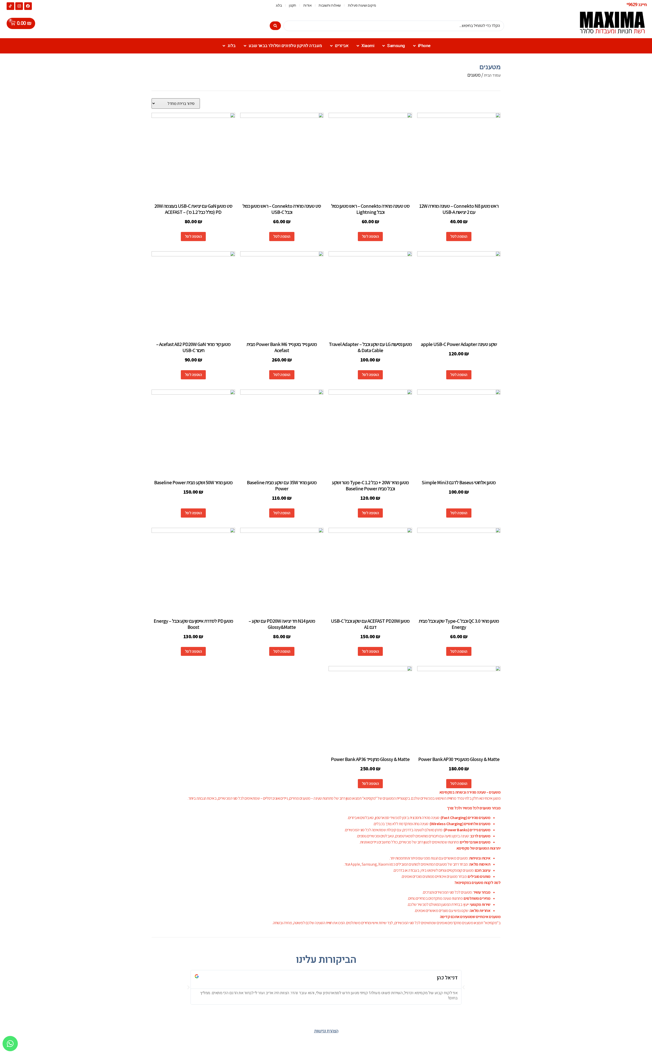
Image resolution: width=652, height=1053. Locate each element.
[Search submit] (275, 25)
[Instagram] (19, 6)
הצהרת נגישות (326, 1031)
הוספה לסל (458, 236)
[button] (188, 987)
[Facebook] (28, 6)
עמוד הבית (492, 75)
